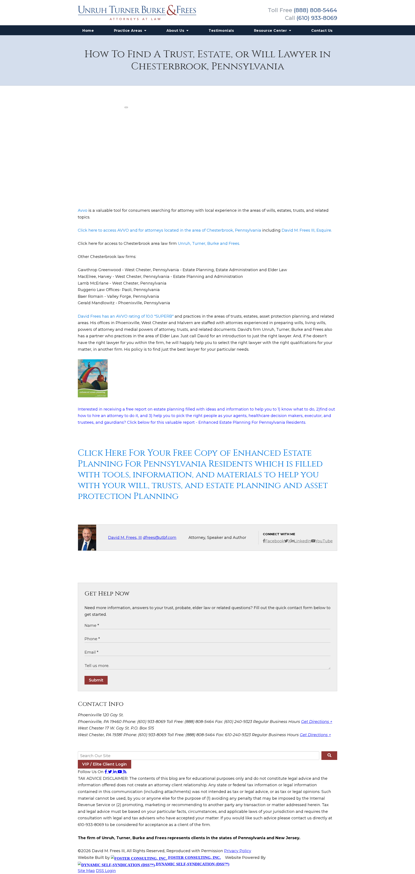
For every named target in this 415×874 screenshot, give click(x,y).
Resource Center (271, 31)
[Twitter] (110, 771)
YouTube (324, 541)
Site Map (86, 870)
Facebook (274, 541)
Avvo (82, 210)
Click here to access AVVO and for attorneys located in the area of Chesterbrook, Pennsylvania (169, 230)
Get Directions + (316, 721)
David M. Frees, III (125, 537)
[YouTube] (120, 771)
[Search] (329, 755)
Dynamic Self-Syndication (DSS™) (192, 864)
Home (88, 31)
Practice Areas (129, 31)
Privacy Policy (237, 851)
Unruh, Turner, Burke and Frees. (209, 243)
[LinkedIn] (115, 771)
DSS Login (106, 870)
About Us (175, 31)
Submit (96, 680)
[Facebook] (106, 771)
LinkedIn (302, 541)
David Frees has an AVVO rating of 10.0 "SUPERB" (126, 316)
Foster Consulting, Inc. (194, 857)
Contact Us (322, 31)
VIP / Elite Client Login (104, 764)
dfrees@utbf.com (159, 537)
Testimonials (221, 31)
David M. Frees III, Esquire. (307, 230)
